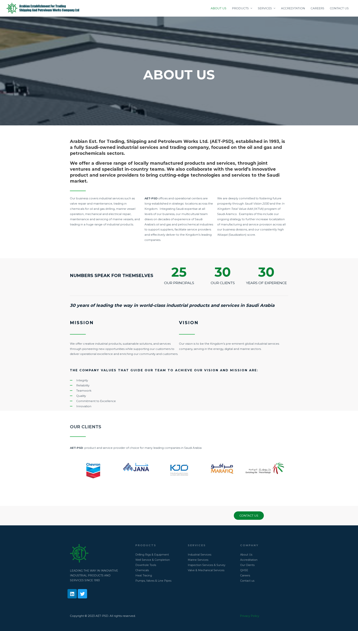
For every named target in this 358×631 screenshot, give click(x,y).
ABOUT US (218, 8)
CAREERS (317, 8)
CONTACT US (339, 8)
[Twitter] (82, 593)
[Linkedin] (72, 593)
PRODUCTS (240, 8)
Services (197, 545)
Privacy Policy (249, 616)
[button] (249, 515)
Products (145, 545)
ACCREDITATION (293, 8)
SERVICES (265, 8)
